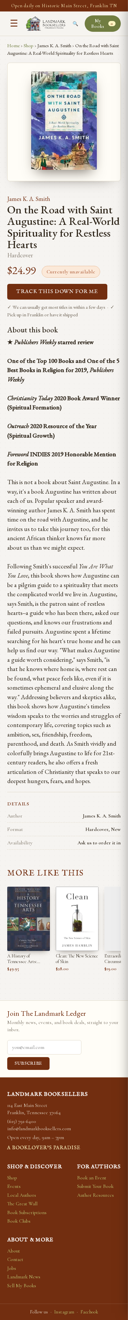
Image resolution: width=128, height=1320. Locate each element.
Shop (28, 45)
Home (13, 45)
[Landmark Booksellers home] (46, 23)
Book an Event (91, 1178)
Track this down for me (57, 291)
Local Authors (21, 1195)
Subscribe (28, 1063)
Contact (15, 1259)
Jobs (11, 1268)
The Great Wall (22, 1204)
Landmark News (23, 1277)
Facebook (89, 1312)
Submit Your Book (95, 1186)
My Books (102, 23)
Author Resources (95, 1195)
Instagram (64, 1312)
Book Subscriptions (27, 1212)
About (13, 1251)
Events (14, 1186)
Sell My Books (21, 1286)
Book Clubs (19, 1221)
